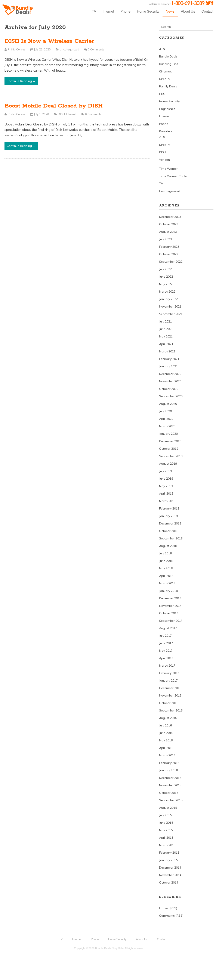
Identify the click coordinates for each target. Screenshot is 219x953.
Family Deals (168, 86)
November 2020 (170, 381)
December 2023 (170, 217)
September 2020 (170, 396)
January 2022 (168, 299)
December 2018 (170, 523)
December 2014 (170, 867)
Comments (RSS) (171, 916)
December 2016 (170, 688)
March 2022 (167, 291)
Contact (207, 11)
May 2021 (166, 336)
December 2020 (170, 374)
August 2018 (168, 546)
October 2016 (168, 703)
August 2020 (168, 404)
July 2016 (165, 725)
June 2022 (166, 276)
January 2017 (168, 680)
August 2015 (168, 808)
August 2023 (168, 232)
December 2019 (170, 441)
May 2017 (166, 651)
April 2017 (166, 658)
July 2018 (165, 553)
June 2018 (166, 561)
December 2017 (170, 598)
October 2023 (168, 224)
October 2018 (168, 531)
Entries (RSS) (168, 908)
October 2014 (168, 882)
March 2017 (167, 665)
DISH (61, 114)
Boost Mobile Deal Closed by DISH (53, 106)
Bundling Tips (168, 64)
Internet (108, 11)
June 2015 (166, 823)
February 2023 (169, 247)
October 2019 (168, 449)
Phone (125, 11)
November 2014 (170, 875)
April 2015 (166, 838)
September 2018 (170, 538)
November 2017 (170, 606)
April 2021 (166, 344)
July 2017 (165, 636)
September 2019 (170, 456)
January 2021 (168, 366)
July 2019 (165, 471)
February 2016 (169, 763)
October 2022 (168, 254)
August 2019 (168, 463)
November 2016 (170, 695)
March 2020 (167, 426)
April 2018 (166, 576)
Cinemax (165, 71)
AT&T (163, 49)
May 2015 (166, 830)
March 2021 (167, 351)
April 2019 (166, 493)
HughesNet (167, 109)
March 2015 (167, 845)
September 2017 (170, 621)
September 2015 (170, 800)
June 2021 (166, 329)
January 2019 (168, 516)
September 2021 (170, 314)
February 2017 (169, 673)
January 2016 (168, 770)
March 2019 (167, 501)
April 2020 (166, 419)
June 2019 (166, 478)
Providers (165, 131)
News (170, 11)
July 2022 (165, 269)
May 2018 (166, 568)
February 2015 (169, 852)
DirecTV (164, 79)
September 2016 (170, 710)
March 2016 (167, 755)
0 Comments (96, 49)
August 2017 (168, 628)
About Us (188, 11)
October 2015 (168, 793)
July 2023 (165, 239)
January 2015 (168, 860)
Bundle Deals (168, 56)
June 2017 (166, 643)
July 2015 (165, 815)
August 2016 (168, 718)
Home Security (148, 11)
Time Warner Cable (173, 176)
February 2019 (169, 508)
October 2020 (168, 389)
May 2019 (166, 486)
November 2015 (170, 785)
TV (94, 11)
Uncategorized (69, 49)
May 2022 (166, 284)
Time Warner (168, 169)
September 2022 (170, 262)
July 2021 (165, 321)
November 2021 (170, 306)
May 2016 (166, 740)
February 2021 (169, 359)
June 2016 (166, 733)
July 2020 (165, 411)
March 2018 (167, 583)
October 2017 (168, 613)
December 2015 (170, 778)
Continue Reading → (21, 81)
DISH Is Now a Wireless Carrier (49, 41)
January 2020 (168, 434)
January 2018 (168, 591)
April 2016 (166, 748)
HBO (162, 94)
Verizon (164, 160)
